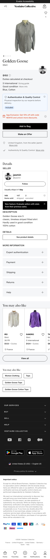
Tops (28, 375)
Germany (39, 543)
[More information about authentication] (44, 96)
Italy (27, 545)
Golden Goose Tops (13, 382)
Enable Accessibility (25, 1)
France (7, 543)
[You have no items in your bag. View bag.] (44, 6)
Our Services (11, 405)
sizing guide (23, 83)
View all (25, 358)
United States (30, 543)
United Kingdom (17, 543)
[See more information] (45, 116)
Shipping (10, 272)
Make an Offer (25, 134)
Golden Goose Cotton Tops (17, 389)
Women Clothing (12, 375)
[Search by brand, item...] (5, 6)
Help (8, 292)
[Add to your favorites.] (21, 334)
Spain (23, 545)
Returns (10, 282)
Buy (6, 412)
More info (23, 86)
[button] (44, 6)
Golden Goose (15, 61)
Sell (6, 418)
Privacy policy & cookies (24, 471)
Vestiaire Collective (16, 431)
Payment (10, 262)
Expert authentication (17, 252)
